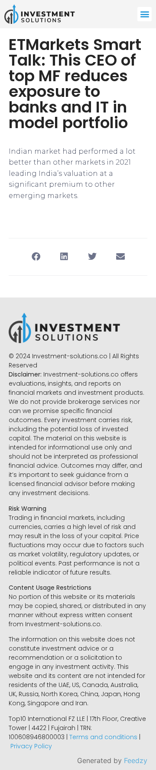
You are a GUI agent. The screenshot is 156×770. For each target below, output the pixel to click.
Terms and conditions (103, 737)
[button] (144, 14)
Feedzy (135, 760)
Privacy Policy (31, 746)
